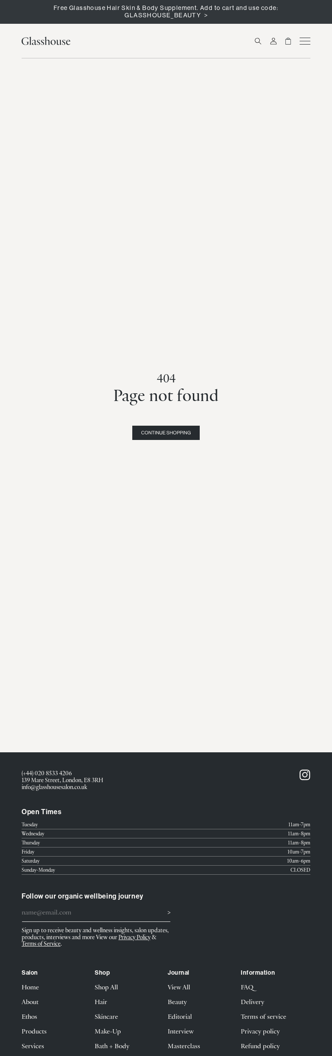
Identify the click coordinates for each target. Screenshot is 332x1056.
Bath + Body (112, 1045)
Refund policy (260, 1045)
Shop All (106, 987)
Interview (181, 1031)
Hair (101, 1001)
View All (179, 987)
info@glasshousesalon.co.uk (54, 787)
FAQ (247, 987)
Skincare (106, 1016)
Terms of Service (41, 943)
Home (30, 987)
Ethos (29, 1016)
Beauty (177, 1001)
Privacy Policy (134, 937)
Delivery (252, 1001)
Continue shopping (166, 433)
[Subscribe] (160, 911)
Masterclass (184, 1045)
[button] (258, 41)
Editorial (180, 1016)
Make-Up (108, 1031)
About (30, 1001)
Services (33, 1045)
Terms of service (263, 1016)
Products (34, 1031)
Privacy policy (260, 1031)
